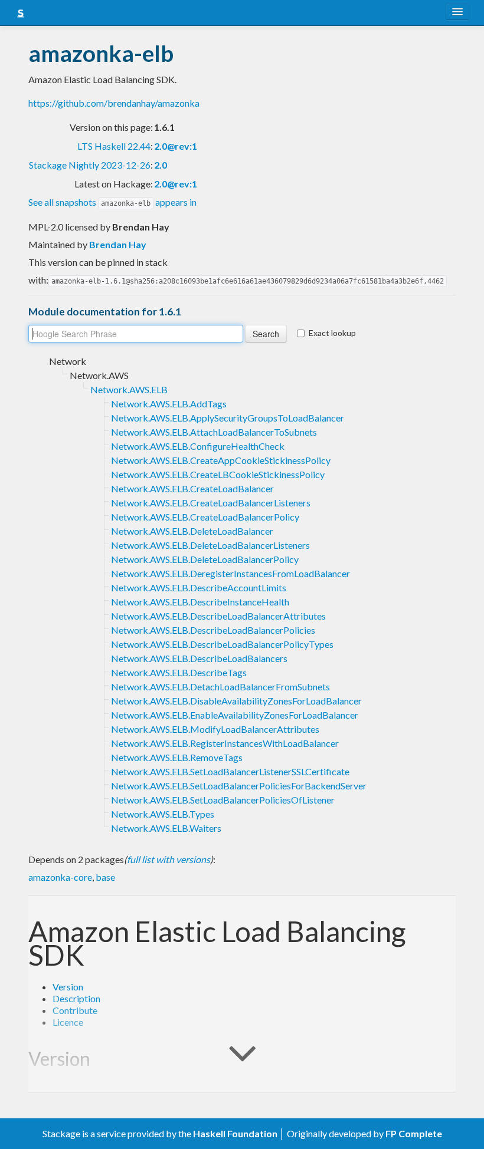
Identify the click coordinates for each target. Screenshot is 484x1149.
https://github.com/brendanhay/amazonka (114, 102)
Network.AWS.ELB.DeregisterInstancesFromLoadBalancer (230, 573)
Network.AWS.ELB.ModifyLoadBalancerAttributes (215, 729)
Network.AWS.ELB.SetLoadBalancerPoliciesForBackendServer (239, 785)
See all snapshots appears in (112, 202)
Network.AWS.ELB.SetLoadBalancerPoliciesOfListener (223, 799)
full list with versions (168, 859)
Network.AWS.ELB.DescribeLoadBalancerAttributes (218, 615)
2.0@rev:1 (175, 146)
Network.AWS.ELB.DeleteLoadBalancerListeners (210, 545)
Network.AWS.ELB (129, 389)
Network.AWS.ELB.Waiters (166, 828)
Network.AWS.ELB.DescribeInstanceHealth (200, 601)
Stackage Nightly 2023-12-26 (90, 164)
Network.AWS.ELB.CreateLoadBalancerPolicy (205, 516)
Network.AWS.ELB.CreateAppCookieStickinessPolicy (221, 460)
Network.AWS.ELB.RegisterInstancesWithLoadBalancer (225, 743)
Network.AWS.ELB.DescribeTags (179, 672)
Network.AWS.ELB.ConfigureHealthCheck (197, 446)
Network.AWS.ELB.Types (162, 813)
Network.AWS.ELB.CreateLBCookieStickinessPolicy (218, 474)
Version (68, 986)
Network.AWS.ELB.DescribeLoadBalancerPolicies (213, 630)
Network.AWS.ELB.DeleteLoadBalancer (192, 530)
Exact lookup (332, 333)
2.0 (160, 164)
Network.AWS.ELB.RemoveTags (177, 757)
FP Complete (413, 1133)
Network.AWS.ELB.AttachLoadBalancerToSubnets (214, 431)
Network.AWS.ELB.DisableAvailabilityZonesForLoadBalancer (236, 700)
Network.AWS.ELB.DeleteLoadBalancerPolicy (205, 559)
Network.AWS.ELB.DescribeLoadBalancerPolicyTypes (222, 644)
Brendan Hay (117, 244)
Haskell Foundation (235, 1133)
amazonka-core (60, 877)
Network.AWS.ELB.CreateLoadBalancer (192, 488)
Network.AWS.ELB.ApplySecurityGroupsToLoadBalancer (227, 417)
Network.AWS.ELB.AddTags (169, 403)
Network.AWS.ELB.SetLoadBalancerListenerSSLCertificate (230, 771)
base (105, 877)
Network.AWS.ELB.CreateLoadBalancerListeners (210, 502)
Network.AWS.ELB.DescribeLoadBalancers (199, 658)
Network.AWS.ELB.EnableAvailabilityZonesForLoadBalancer (234, 714)
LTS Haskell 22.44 (114, 146)
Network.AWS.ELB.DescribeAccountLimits (198, 587)
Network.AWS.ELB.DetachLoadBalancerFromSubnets (220, 686)
